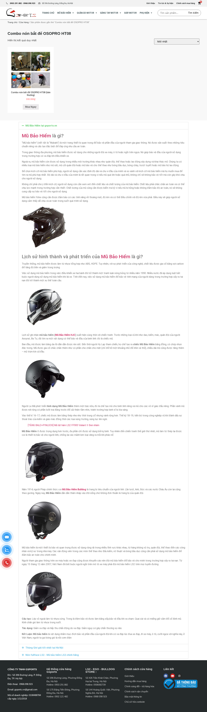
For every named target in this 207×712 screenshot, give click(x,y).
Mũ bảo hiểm (64, 13)
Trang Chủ (48, 13)
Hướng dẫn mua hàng (135, 681)
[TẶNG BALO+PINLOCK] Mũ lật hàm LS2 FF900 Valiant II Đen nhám (63, 425)
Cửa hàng (24, 22)
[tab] (103, 125)
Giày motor (130, 13)
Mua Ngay (30, 106)
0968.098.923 (29, 3)
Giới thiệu (129, 676)
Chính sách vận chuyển (136, 691)
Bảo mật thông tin (133, 696)
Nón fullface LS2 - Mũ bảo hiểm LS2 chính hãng (52, 655)
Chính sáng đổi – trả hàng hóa (139, 686)
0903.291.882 (16, 3)
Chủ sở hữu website (135, 701)
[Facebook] (166, 676)
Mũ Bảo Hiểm (36, 136)
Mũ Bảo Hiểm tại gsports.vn (41, 125)
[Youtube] (172, 676)
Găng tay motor (109, 13)
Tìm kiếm (193, 12)
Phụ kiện (144, 13)
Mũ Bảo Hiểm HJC (65, 335)
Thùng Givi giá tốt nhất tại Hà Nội (44, 647)
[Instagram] (179, 676)
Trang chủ (12, 22)
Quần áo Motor (85, 13)
